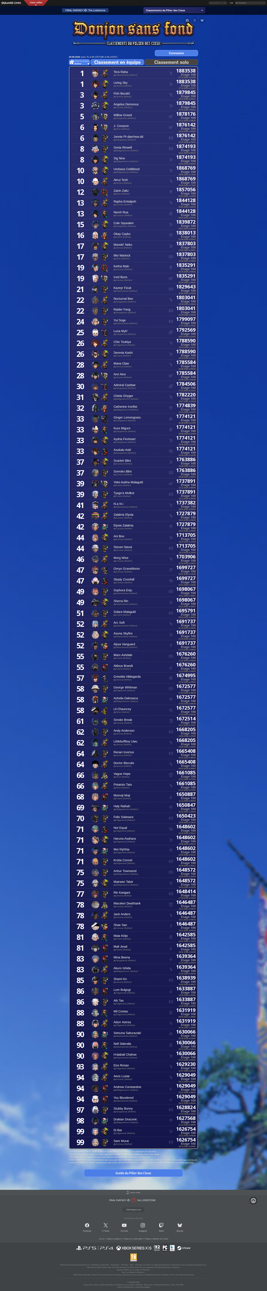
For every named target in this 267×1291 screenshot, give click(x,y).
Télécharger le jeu (133, 1210)
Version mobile (135, 1192)
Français (242, 3)
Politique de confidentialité (132, 1239)
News (107, 1231)
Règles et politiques (114, 1239)
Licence (101, 1239)
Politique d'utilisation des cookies (156, 1239)
